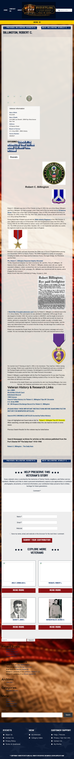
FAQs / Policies (59, 735)
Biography (14, 157)
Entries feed (10, 701)
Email (19, 522)
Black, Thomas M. (12, 652)
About (20, 10)
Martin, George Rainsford (23, 667)
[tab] (14, 157)
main (23, 145)
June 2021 (9, 682)
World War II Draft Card (16, 392)
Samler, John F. (11, 649)
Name (19, 517)
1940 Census (12, 397)
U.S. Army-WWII (13, 402)
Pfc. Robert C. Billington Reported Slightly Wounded (25, 261)
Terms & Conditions (13, 744)
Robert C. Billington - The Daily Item (20, 446)
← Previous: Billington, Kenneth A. (20, 27)
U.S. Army (20, 148)
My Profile (57, 744)
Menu (36, 22)
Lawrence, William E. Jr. (32, 672)
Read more (18, 590)
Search (3, 711)
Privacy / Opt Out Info (62, 738)
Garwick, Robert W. (22, 669)
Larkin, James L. (11, 656)
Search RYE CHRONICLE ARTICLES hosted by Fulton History (29, 416)
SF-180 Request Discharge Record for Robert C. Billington (29, 404)
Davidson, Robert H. (12, 654)
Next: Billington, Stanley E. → (56, 27)
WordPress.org (11, 706)
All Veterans (35, 735)
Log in (8, 699)
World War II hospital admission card (21, 312)
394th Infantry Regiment (43, 219)
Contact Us (13, 10)
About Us (9, 735)
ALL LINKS (11, 390)
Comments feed (11, 704)
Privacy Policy (11, 741)
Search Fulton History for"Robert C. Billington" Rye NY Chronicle (31, 399)
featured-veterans (12, 691)
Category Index (37, 738)
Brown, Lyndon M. (30, 674)
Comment (37, 491)
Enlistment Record (14, 395)
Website (19, 528)
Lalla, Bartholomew (23, 665)
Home (6, 10)
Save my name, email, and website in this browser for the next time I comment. (37, 534)
